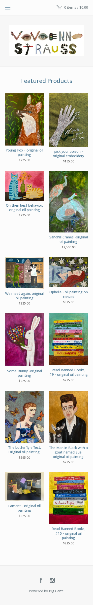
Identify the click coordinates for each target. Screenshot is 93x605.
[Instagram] (52, 580)
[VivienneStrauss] (46, 40)
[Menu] (7, 7)
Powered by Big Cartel (46, 591)
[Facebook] (40, 580)
